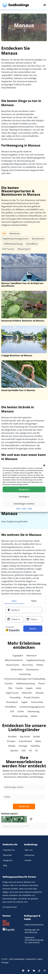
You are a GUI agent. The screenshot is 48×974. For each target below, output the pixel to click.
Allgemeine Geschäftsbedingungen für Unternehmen (34, 940)
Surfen (20, 711)
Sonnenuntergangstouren (32, 706)
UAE (24, 750)
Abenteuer (15, 233)
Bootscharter (12, 664)
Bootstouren (38, 238)
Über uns (29, 850)
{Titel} (18, 508)
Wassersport (24, 249)
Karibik (36, 736)
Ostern (41, 683)
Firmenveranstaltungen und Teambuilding (24, 678)
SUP (12, 711)
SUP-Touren (8, 249)
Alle (4, 233)
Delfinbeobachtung (13, 243)
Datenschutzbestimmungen (34, 924)
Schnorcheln (37, 702)
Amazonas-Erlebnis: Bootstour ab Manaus (22, 320)
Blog (5, 865)
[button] (44, 465)
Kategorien (8, 860)
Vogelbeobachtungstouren (15, 238)
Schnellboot (32, 243)
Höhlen (39, 664)
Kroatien (11, 741)
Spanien (14, 750)
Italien (38, 741)
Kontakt (28, 860)
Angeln (29, 688)
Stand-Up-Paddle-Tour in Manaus (18, 390)
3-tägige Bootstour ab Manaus (16, 355)
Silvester (39, 692)
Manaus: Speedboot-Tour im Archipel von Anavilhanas (22, 284)
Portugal (23, 745)
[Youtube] (34, 971)
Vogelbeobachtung (35, 660)
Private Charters (32, 697)
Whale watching (20, 716)
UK (30, 750)
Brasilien (12, 736)
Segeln (24, 702)
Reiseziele (7, 855)
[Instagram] (45, 971)
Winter (34, 716)
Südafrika (35, 745)
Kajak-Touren (12, 692)
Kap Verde (25, 736)
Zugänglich (18, 655)
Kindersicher (17, 669)
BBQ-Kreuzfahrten (14, 660)
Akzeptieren (24, 489)
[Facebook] (23, 971)
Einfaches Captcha (9, 814)
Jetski (38, 688)
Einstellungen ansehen (24, 503)
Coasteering (25, 674)
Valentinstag (33, 711)
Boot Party (27, 664)
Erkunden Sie (9, 850)
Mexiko (11, 745)
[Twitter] (28, 971)
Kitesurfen (27, 692)
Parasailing (15, 697)
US (36, 750)
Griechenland (25, 741)
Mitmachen (29, 855)
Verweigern (24, 496)
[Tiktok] (39, 971)
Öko (10, 688)
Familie (19, 688)
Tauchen (8, 683)
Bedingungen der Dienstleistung (32, 930)
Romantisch (12, 702)
